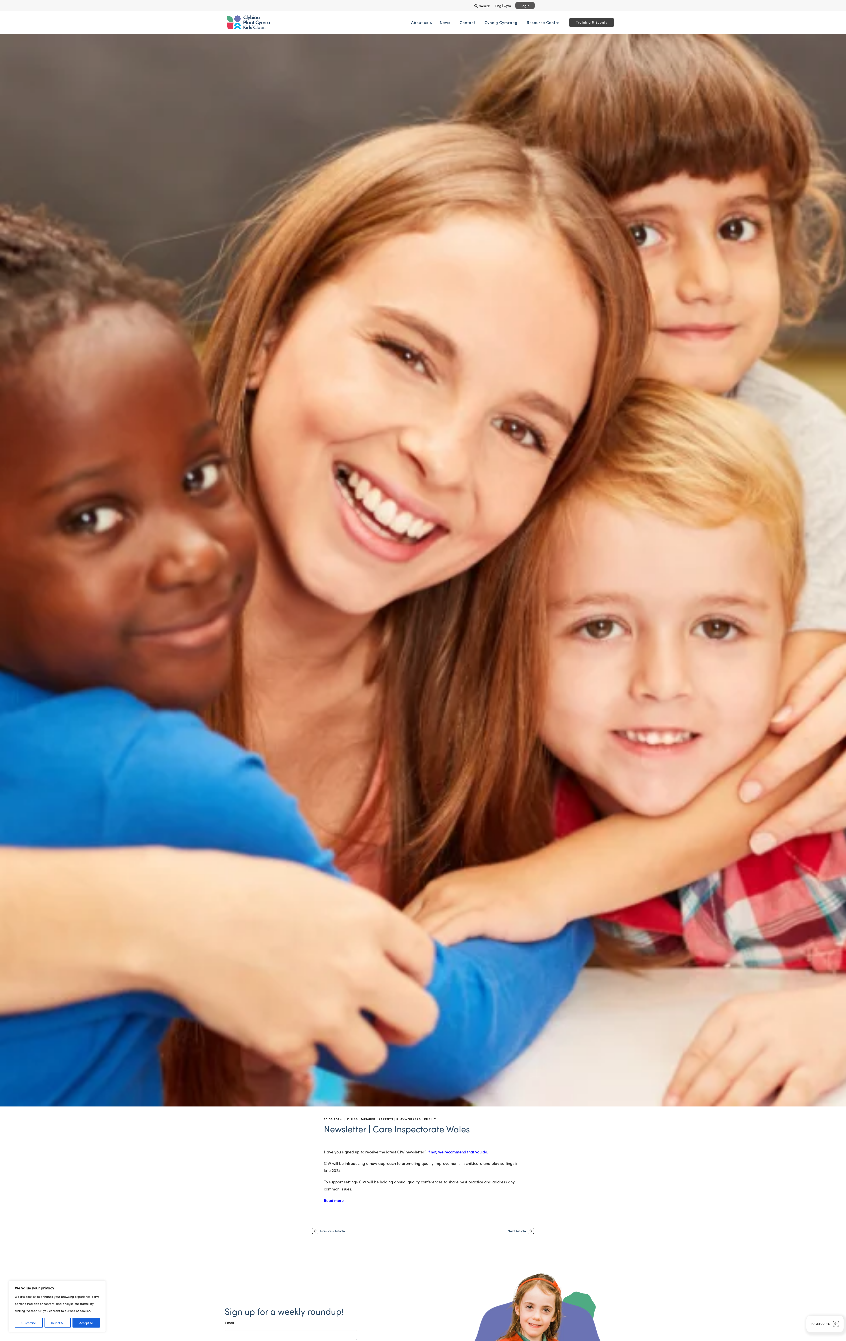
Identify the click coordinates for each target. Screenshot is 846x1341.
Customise (28, 1323)
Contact (402, 22)
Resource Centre (478, 22)
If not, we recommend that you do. (457, 1152)
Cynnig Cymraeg (435, 22)
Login (525, 5)
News (380, 22)
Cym (507, 5)
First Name (319, 1322)
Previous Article (332, 1231)
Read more (334, 1200)
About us (354, 22)
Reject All (57, 1323)
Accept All (86, 1323)
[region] (57, 1306)
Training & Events (526, 22)
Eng (498, 5)
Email (314, 1295)
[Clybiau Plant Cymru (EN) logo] (333, 22)
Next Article (517, 1231)
